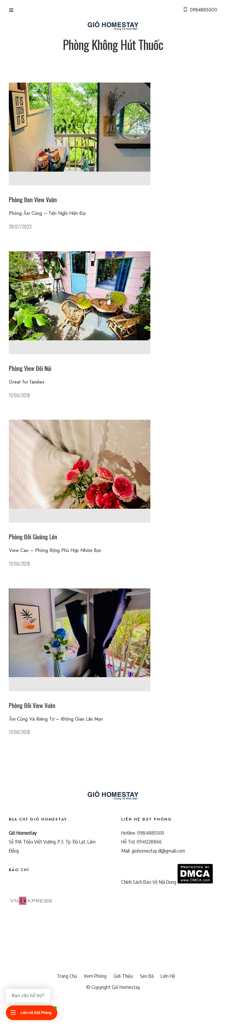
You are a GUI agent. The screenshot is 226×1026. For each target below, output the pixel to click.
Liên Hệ (168, 976)
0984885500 (203, 9)
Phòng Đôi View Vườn (32, 705)
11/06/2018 (19, 395)
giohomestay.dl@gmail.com (158, 850)
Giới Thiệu (123, 976)
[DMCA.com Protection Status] (195, 881)
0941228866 (149, 841)
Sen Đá (147, 976)
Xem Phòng (95, 976)
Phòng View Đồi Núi (30, 368)
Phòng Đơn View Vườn (33, 199)
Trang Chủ (67, 976)
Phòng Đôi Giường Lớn (33, 536)
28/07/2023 (20, 226)
